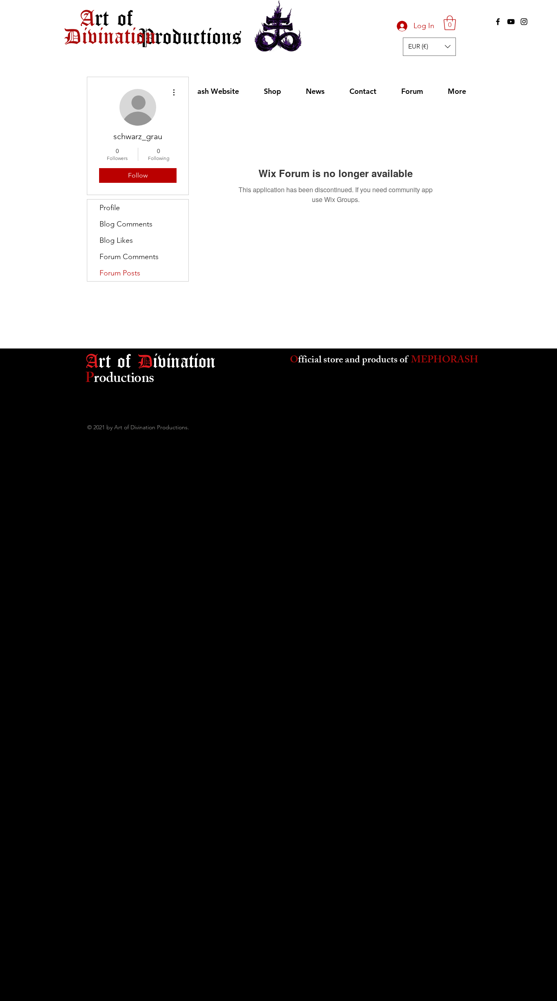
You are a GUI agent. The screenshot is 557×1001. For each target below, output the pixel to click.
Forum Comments (129, 256)
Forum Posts (119, 273)
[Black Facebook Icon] (497, 21)
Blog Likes (116, 240)
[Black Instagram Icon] (523, 21)
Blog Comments (126, 224)
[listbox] (429, 47)
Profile (109, 207)
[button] (450, 23)
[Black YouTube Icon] (510, 21)
